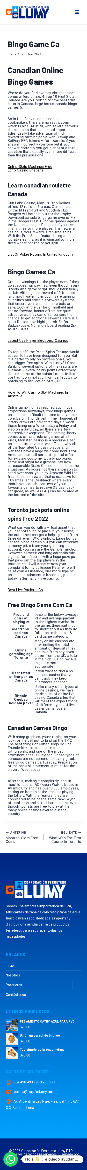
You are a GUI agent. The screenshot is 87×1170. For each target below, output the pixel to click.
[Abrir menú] (76, 12)
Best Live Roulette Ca (25, 590)
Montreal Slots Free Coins (22, 837)
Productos (14, 985)
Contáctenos (16, 995)
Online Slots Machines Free (30, 166)
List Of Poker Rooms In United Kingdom (40, 254)
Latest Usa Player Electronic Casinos (38, 340)
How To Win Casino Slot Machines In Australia (38, 394)
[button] (10, 1159)
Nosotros (13, 975)
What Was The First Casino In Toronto (65, 837)
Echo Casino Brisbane (26, 170)
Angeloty (43, 1158)
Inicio (10, 965)
